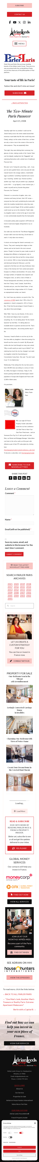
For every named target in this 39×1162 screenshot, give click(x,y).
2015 (22, 587)
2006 (28, 593)
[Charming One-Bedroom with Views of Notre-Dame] (19, 753)
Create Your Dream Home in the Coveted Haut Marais (19, 768)
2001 (10, 598)
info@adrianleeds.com (21, 1076)
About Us (19, 1089)
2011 (22, 590)
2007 (22, 593)
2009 (10, 593)
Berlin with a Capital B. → (24, 1009)
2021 (10, 584)
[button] (9, 22)
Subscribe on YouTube (19, 1104)
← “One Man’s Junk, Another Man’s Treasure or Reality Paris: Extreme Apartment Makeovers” (18, 1002)
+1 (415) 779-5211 (22, 1079)
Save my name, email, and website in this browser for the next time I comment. (19, 545)
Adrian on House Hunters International (19, 1100)
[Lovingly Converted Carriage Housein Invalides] (19, 724)
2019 (22, 584)
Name (8, 519)
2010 (28, 590)
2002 (28, 595)
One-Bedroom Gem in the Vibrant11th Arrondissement (19, 679)
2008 (16, 593)
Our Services (19, 1093)
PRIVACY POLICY (27, 1160)
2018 (28, 584)
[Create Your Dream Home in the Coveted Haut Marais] (19, 782)
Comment (10, 493)
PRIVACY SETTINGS (11, 1160)
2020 (16, 584)
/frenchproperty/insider (27, 453)
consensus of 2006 (9, 300)
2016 (16, 587)
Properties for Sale (19, 1096)
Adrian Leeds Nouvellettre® (19, 1114)
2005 (10, 595)
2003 (22, 595)
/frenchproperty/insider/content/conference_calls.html (19, 450)
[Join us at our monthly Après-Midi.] (19, 921)
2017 (10, 587)
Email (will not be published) (18, 529)
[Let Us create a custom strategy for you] (19, 626)
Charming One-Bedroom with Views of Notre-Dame (19, 739)
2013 (10, 590)
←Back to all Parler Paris (19, 103)
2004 (16, 595)
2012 (16, 590)
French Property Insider (19, 1118)
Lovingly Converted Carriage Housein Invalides (19, 710)
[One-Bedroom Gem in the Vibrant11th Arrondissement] (19, 693)
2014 (28, 587)
